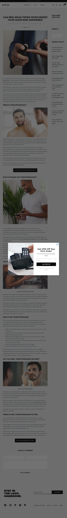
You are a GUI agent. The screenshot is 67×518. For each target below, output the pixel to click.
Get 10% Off (46, 264)
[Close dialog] (57, 244)
